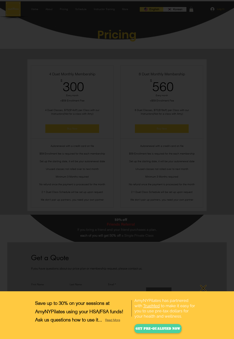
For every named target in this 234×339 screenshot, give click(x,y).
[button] (203, 288)
